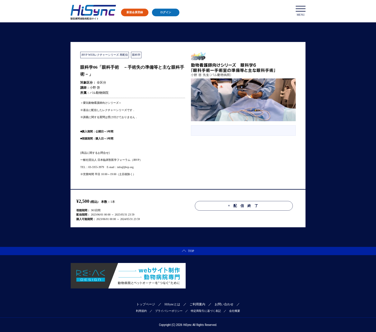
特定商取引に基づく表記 (206, 310)
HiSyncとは (172, 304)
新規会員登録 (135, 12)
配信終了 (245, 206)
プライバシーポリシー (169, 310)
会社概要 (234, 310)
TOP (191, 251)
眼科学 (136, 54)
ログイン (165, 12)
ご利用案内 (197, 304)
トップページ (145, 304)
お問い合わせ (224, 304)
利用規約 (141, 310)
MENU (301, 14)
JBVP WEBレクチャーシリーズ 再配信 (104, 54)
